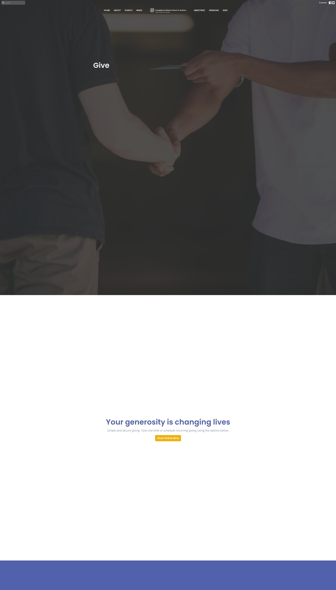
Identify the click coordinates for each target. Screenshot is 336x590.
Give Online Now (168, 438)
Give (225, 10)
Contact (323, 2)
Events (128, 10)
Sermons (214, 10)
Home (107, 10)
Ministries (199, 10)
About (117, 10)
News (139, 10)
